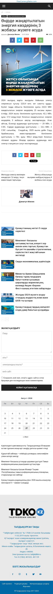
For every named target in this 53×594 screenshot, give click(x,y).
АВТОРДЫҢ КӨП (10, 221)
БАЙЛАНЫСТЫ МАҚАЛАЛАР (17, 215)
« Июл (25, 437)
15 (41, 418)
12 (19, 418)
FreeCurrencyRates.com (27, 1)
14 (34, 418)
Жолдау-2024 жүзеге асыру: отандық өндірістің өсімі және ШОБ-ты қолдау (31, 297)
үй (2, 12)
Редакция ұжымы (20, 584)
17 (5, 423)
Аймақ (8, 12)
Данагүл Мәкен (13, 34)
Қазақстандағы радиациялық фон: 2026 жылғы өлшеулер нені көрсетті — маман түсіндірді (26, 481)
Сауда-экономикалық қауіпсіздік (32, 261)
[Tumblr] (26, 574)
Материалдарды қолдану (39, 584)
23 (48, 423)
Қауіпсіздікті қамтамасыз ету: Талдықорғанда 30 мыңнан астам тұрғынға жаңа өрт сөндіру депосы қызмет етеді (25, 447)
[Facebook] (12, 574)
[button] (49, 6)
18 (12, 423)
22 (41, 423)
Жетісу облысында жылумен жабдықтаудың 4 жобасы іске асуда (39, 177)
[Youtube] (40, 574)
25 (12, 428)
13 (26, 418)
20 (26, 423)
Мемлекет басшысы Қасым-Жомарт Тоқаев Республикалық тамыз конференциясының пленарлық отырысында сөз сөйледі (24, 472)
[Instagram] (19, 574)
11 (12, 418)
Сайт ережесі (7, 584)
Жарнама (26, 586)
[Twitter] (33, 574)
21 (34, 423)
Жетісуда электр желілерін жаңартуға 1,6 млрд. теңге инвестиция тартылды (13, 177)
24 (5, 428)
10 (5, 418)
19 (19, 423)
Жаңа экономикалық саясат (16, 16)
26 (19, 428)
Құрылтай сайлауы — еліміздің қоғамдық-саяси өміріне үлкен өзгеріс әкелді (24, 455)
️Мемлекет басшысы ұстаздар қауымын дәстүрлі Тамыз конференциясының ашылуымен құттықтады (24, 463)
